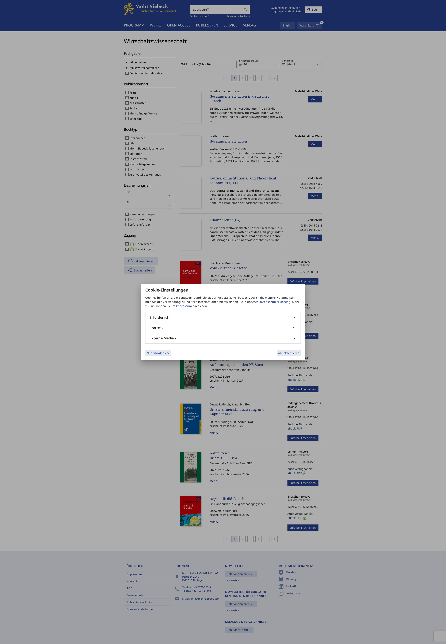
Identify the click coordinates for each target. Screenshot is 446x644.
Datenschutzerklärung (274, 302)
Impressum (184, 306)
